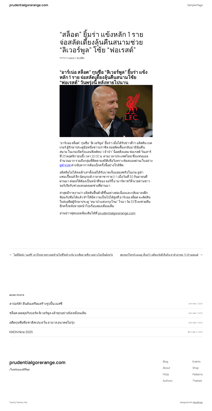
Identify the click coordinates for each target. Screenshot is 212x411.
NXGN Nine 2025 (21, 332)
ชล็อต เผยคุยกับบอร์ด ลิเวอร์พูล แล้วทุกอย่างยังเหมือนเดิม (47, 313)
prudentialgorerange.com (28, 5)
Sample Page (195, 5)
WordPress (198, 402)
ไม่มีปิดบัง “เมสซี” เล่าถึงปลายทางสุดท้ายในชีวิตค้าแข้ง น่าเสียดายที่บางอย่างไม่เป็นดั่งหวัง (63, 254)
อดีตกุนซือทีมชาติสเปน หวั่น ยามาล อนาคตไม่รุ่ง (41, 322)
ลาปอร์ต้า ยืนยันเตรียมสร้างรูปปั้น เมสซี (35, 303)
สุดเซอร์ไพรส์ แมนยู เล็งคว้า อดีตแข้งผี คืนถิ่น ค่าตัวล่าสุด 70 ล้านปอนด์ (159, 254)
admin (72, 57)
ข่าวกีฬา (80, 57)
